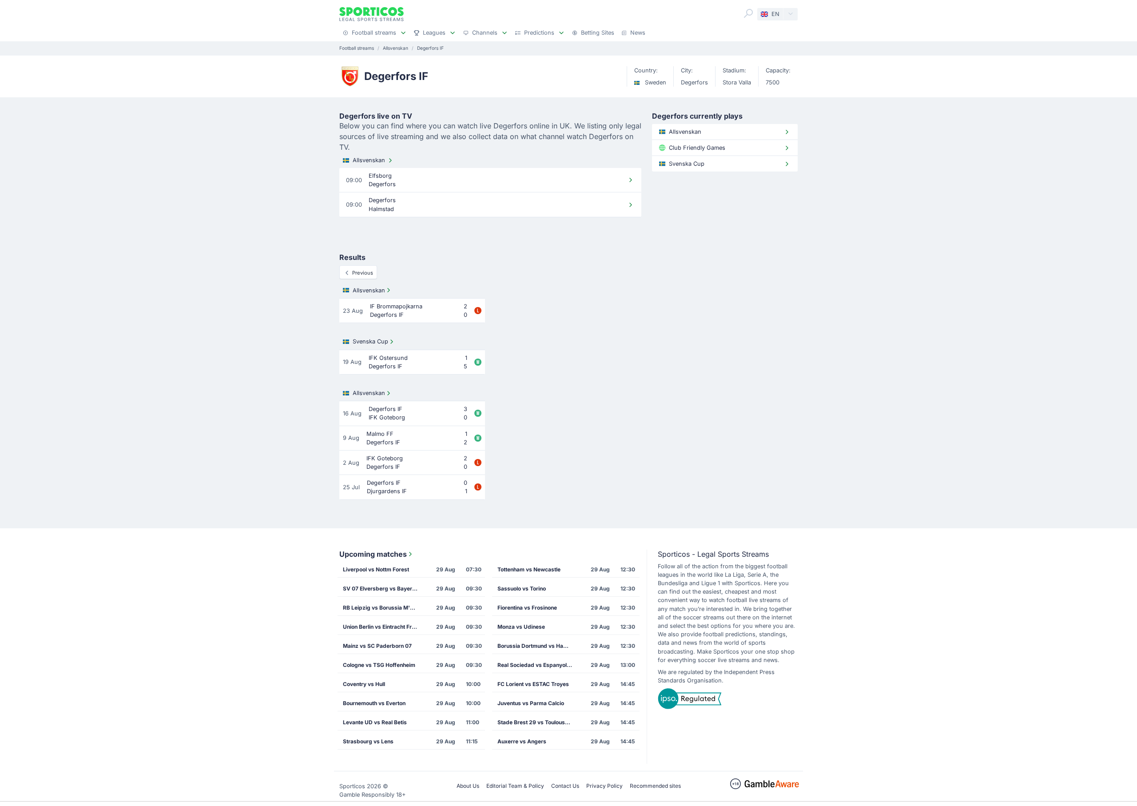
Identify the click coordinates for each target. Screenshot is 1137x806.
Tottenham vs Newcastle (529, 569)
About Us (468, 785)
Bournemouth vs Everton (374, 703)
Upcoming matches (373, 554)
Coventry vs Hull (364, 684)
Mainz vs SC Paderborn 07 (377, 645)
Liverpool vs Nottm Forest (376, 569)
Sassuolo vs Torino (521, 588)
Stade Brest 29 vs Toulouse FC (536, 722)
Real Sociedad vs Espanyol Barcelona (537, 665)
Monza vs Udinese (521, 626)
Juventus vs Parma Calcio (530, 703)
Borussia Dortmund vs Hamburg (537, 645)
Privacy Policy (604, 785)
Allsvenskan (369, 160)
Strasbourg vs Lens (368, 741)
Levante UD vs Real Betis (375, 722)
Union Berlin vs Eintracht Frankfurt (383, 626)
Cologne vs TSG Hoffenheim (379, 665)
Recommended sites (655, 785)
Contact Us (565, 785)
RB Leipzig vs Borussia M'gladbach (383, 607)
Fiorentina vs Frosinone (527, 607)
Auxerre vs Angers (521, 741)
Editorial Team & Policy (515, 785)
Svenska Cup (370, 341)
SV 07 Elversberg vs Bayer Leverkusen (383, 588)
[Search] (748, 13)
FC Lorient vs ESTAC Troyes (533, 684)
